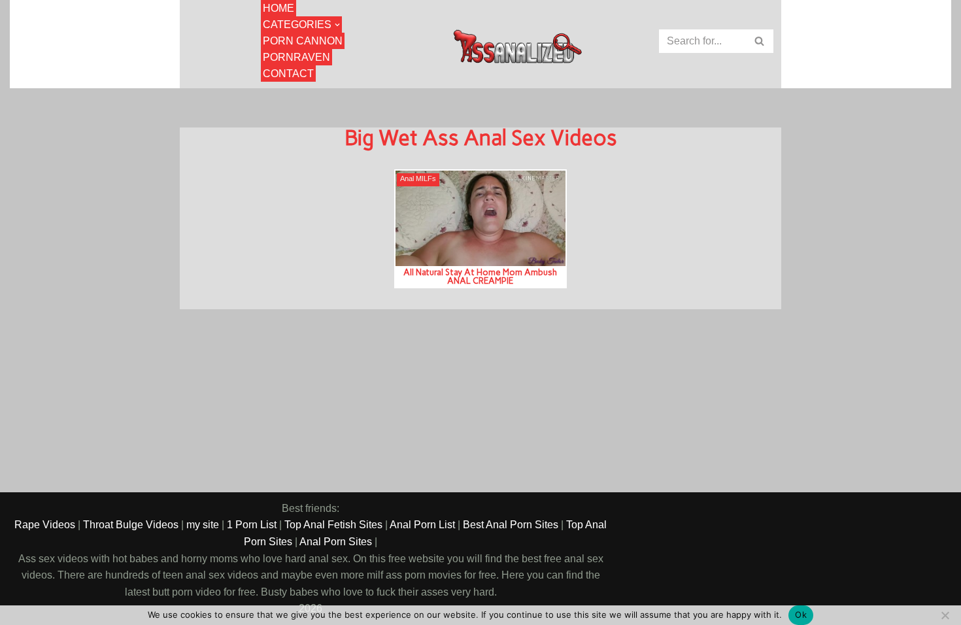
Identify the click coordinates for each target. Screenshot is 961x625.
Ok (801, 614)
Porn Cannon (303, 40)
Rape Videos (44, 524)
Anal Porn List (422, 524)
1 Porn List (252, 524)
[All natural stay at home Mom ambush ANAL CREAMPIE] (480, 218)
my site (202, 524)
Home (278, 8)
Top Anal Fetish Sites (333, 524)
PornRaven (296, 57)
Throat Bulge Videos (130, 524)
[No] (944, 615)
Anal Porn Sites (335, 541)
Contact (288, 73)
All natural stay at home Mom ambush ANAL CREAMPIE (480, 276)
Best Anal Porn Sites (510, 524)
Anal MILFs (418, 178)
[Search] (760, 41)
